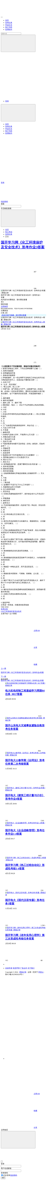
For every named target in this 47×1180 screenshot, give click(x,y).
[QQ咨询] (17, 1077)
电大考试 (8, 232)
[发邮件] (25, 1057)
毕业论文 (8, 25)
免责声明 (16, 968)
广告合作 (23, 968)
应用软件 (8, 29)
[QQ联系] (25, 1016)
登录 (7, 101)
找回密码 (13, 1175)
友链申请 (8, 968)
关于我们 (31, 968)
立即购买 (4, 306)
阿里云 (41, 972)
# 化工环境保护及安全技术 (11, 611)
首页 (7, 20)
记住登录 (6, 1175)
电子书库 (8, 27)
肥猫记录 (22, 972)
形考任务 (8, 23)
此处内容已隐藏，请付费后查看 (13, 315)
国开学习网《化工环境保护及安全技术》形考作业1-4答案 (23, 326)
